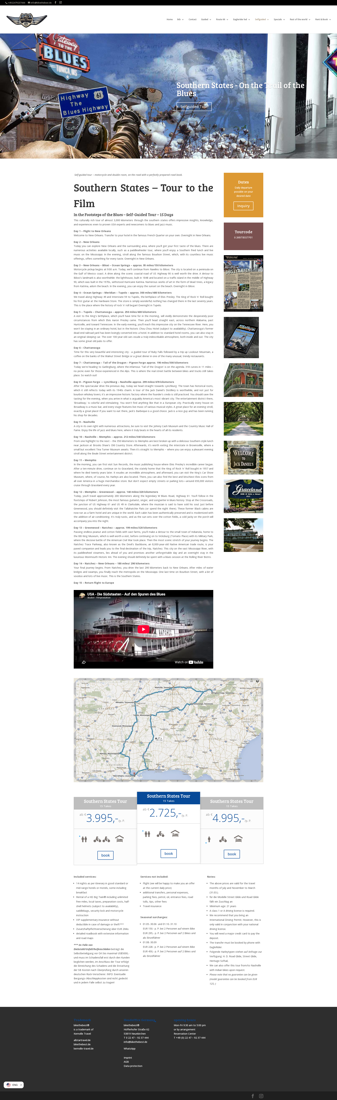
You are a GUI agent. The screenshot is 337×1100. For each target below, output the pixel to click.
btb (179, 19)
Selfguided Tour (194, 106)
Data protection (133, 1066)
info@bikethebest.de (135, 1042)
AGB (126, 1061)
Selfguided (260, 19)
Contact (193, 19)
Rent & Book (321, 19)
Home (170, 19)
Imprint (128, 1057)
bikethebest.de (82, 1044)
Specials (278, 19)
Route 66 (220, 19)
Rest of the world (298, 19)
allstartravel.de (82, 1040)
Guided (204, 19)
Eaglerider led (240, 19)
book (105, 855)
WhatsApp (130, 1048)
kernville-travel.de (84, 1048)
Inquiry (243, 205)
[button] (14, 1085)
